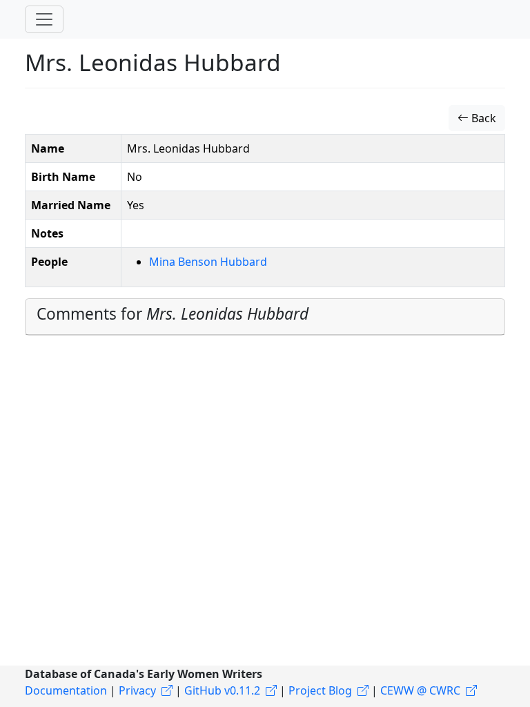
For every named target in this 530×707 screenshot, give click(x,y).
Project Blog (320, 690)
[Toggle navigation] (44, 19)
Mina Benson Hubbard (208, 261)
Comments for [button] (172, 314)
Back (482, 118)
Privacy (137, 690)
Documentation (66, 690)
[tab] (265, 317)
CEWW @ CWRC (420, 690)
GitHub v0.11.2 (222, 690)
